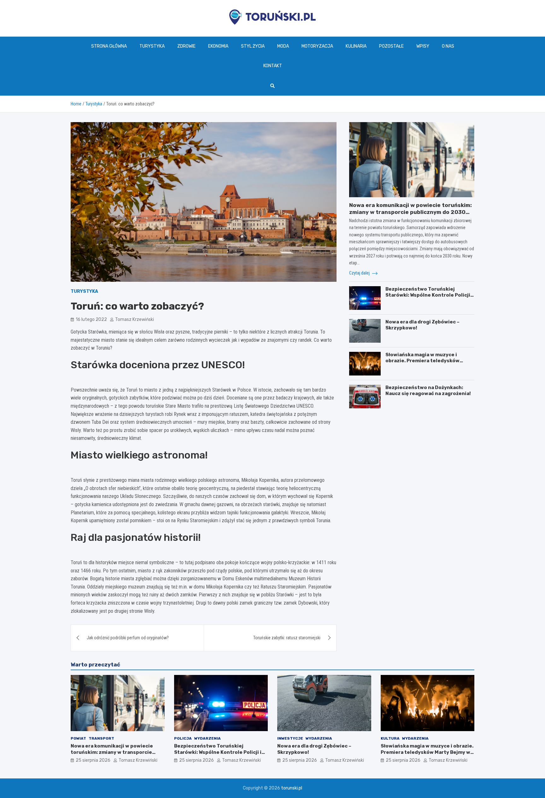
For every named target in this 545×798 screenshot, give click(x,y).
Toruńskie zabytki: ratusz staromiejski (286, 637)
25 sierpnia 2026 (93, 760)
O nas (448, 46)
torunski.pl (291, 788)
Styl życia (253, 46)
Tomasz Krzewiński (134, 319)
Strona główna (109, 46)
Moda (283, 46)
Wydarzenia (207, 738)
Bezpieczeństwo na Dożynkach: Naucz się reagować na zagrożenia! (428, 391)
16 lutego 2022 (91, 319)
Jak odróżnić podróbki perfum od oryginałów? (128, 637)
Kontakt (272, 65)
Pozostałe (391, 46)
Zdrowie (186, 46)
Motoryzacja (317, 46)
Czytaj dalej (360, 272)
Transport (101, 738)
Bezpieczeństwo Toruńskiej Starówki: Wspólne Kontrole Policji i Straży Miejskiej (429, 295)
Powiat (78, 738)
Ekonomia (218, 46)
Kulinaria (356, 46)
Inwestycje (290, 738)
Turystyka (152, 46)
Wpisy (422, 46)
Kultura (390, 738)
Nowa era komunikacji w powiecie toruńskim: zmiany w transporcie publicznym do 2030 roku (410, 212)
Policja (183, 738)
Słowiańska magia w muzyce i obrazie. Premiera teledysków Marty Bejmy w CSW (422, 361)
